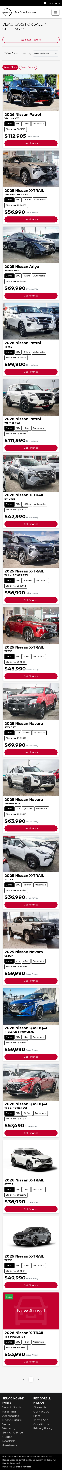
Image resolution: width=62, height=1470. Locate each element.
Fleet (36, 1416)
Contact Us (41, 1411)
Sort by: (27, 53)
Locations (54, 3)
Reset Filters (10, 67)
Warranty (8, 1428)
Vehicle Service (12, 1407)
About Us (39, 1407)
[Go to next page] (38, 1379)
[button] (55, 12)
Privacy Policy (42, 1428)
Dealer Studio (23, 1466)
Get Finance (31, 143)
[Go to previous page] (24, 1379)
